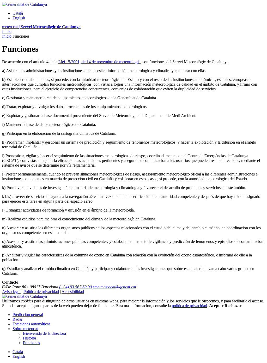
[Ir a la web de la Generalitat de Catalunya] (24, 4)
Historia (29, 338)
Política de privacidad (41, 291)
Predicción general (28, 314)
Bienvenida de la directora (44, 333)
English (19, 18)
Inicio (6, 31)
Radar (17, 319)
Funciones (31, 343)
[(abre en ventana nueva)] (24, 296)
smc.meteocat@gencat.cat (114, 287)
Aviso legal (11, 291)
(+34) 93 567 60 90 (75, 287)
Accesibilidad (73, 291)
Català (18, 13)
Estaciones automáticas (31, 324)
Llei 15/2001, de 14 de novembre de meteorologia (99, 62)
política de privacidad (189, 305)
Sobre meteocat (25, 328)
